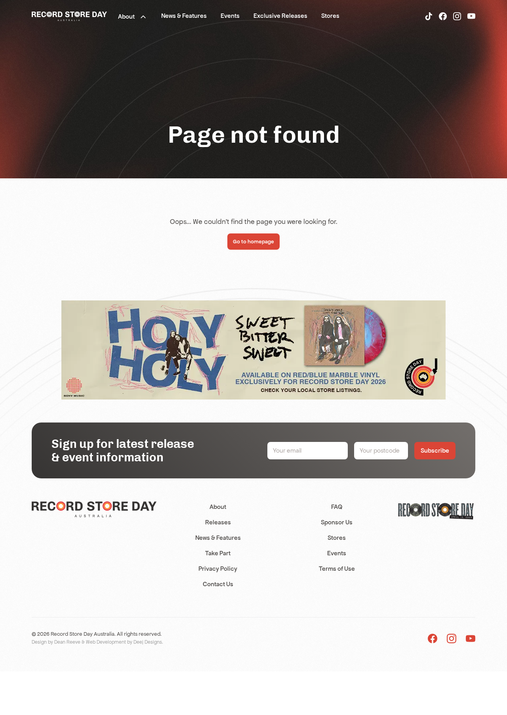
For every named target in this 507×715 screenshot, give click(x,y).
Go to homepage (253, 241)
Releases (218, 522)
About (218, 506)
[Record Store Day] (69, 15)
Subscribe (435, 450)
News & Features (218, 537)
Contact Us (218, 584)
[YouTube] (471, 16)
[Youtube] (470, 638)
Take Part (218, 553)
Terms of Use (337, 568)
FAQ (336, 506)
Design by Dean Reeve (56, 642)
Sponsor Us (337, 522)
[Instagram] (457, 16)
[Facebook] (443, 16)
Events (336, 553)
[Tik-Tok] (429, 16)
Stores (337, 537)
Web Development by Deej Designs (124, 642)
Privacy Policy (217, 568)
